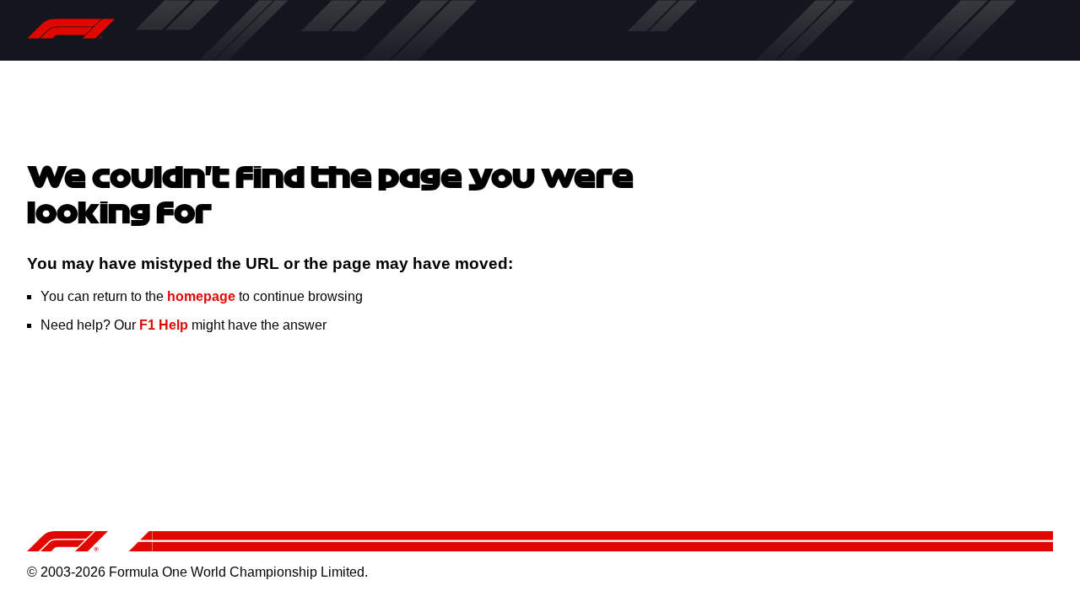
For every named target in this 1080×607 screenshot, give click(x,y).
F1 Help (163, 325)
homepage (201, 296)
